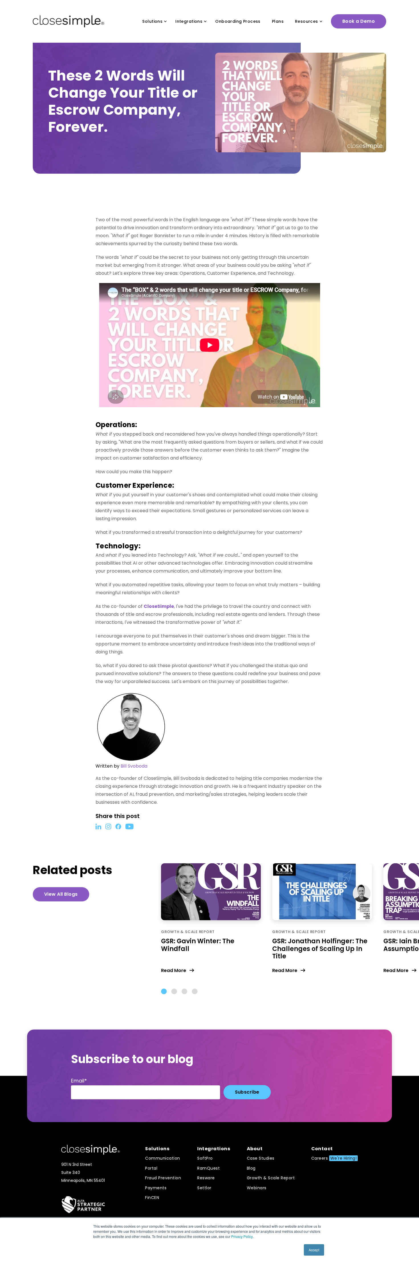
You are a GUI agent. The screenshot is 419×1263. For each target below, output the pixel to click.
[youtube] (129, 826)
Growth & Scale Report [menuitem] (271, 1178)
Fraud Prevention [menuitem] (163, 1178)
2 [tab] (174, 991)
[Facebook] (118, 826)
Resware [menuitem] (206, 1178)
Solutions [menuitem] (152, 21)
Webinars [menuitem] (257, 1188)
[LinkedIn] (98, 826)
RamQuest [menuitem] (208, 1168)
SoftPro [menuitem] (205, 1158)
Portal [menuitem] (151, 1168)
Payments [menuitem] (155, 1188)
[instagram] (108, 826)
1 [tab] (164, 991)
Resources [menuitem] (306, 21)
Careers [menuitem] (334, 1158)
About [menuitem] (255, 1148)
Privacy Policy (242, 1236)
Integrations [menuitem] (188, 21)
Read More (173, 970)
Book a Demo (358, 21)
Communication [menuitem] (162, 1158)
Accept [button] (314, 1249)
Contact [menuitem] (322, 1148)
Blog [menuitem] (251, 1168)
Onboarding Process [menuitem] (238, 21)
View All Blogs (61, 894)
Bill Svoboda (134, 766)
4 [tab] (195, 991)
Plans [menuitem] (278, 21)
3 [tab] (184, 991)
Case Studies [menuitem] (260, 1158)
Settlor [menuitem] (204, 1188)
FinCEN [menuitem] (152, 1197)
